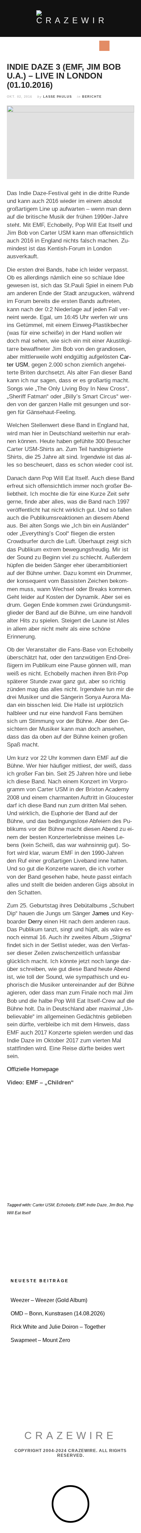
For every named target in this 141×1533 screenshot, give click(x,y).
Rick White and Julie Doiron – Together (58, 1327)
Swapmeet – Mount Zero (40, 1340)
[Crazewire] (70, 17)
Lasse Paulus (57, 96)
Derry (35, 921)
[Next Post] (102, 1241)
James (100, 913)
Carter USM (43, 1205)
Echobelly (65, 1205)
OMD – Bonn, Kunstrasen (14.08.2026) (58, 1313)
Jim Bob (116, 1205)
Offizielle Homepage (33, 1069)
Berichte (92, 96)
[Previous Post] (38, 1241)
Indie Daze (97, 1205)
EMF (81, 1205)
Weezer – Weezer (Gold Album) (49, 1300)
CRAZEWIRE (70, 1435)
